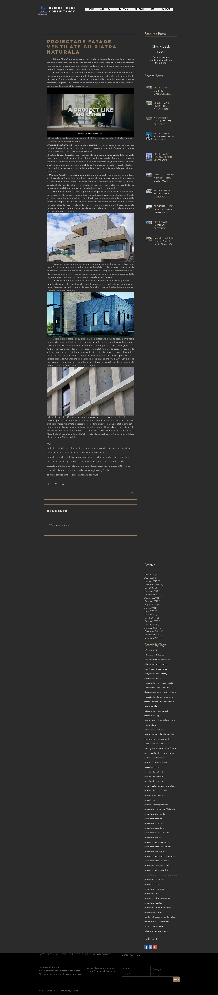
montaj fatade (150, 748)
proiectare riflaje (152, 884)
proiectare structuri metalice (60, 457)
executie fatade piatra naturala (158, 696)
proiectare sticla (151, 893)
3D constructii (150, 650)
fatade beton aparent (154, 715)
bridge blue (111, 457)
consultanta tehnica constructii (158, 683)
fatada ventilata (71, 452)
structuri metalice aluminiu (156, 921)
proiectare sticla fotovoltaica (157, 898)
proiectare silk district (154, 888)
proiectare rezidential (154, 879)
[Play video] (90, 112)
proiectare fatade (55, 448)
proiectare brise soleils (154, 818)
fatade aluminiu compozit (156, 711)
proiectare (124, 457)
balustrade (149, 668)
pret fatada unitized (153, 776)
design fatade (69, 461)
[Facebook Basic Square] (146, 947)
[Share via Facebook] (48, 484)
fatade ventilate (54, 452)
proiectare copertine (154, 828)
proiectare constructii (95, 448)
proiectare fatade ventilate (94, 452)
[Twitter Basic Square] (150, 947)
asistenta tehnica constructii (85, 474)
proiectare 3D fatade (165, 809)
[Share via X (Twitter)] (55, 484)
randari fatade (54, 461)
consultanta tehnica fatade (156, 687)
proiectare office (152, 874)
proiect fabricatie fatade (155, 790)
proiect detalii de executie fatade (160, 786)
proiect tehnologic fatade (156, 804)
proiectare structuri (153, 903)
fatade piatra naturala (154, 729)
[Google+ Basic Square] (155, 947)
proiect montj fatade (154, 795)
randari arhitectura (153, 916)
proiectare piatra (169, 874)
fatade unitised (151, 734)
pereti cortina (168, 753)
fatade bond (150, 720)
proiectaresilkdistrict (153, 912)
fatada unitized (167, 701)
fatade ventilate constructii (156, 739)
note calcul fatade (55, 470)
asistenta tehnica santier (58, 474)
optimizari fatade (74, 470)
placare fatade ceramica (155, 762)
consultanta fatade (75, 448)
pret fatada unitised (153, 771)
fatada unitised (151, 701)
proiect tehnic (150, 800)
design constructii (152, 692)
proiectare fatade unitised (156, 860)
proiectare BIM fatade (119, 466)
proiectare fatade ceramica (94, 466)
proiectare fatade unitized (156, 865)
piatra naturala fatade (113, 461)
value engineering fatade (97, 470)
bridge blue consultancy (119, 448)
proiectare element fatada (156, 832)
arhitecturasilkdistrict (154, 654)
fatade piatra (150, 725)
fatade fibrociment (166, 720)
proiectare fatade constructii (90, 457)
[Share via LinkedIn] (62, 484)
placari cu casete (152, 767)
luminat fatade (151, 743)
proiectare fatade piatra (89, 461)
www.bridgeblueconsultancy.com (66, 974)
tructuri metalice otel (154, 926)
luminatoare (165, 743)
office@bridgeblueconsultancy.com (63, 970)
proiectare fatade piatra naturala (63, 466)
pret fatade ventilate (153, 781)
